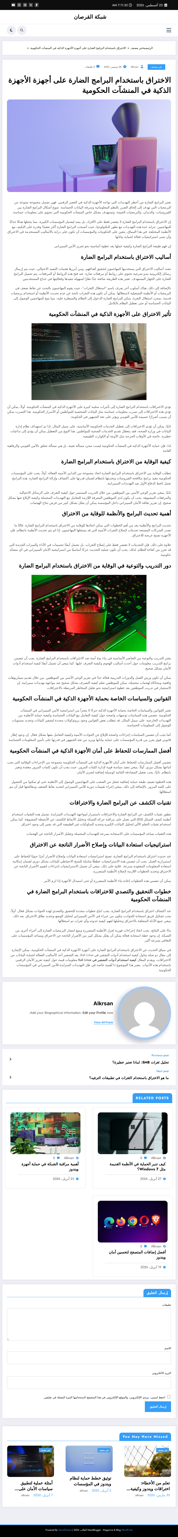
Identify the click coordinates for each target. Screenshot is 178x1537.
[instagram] (19, 5)
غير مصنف (156, 67)
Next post (162, 1071)
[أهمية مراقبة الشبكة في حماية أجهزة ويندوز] (45, 1133)
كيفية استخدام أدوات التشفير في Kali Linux (107, 960)
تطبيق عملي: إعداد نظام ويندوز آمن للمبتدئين (148, 1486)
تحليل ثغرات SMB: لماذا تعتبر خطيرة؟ (140, 1062)
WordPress (127, 1530)
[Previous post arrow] (10, 1059)
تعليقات (166, 1305)
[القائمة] (169, 30)
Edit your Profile (94, 1013)
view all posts (103, 1022)
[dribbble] (25, 5)
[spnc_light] (11, 30)
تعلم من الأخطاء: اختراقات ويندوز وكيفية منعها (91, 1486)
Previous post (160, 1055)
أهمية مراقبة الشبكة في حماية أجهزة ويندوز (50, 1167)
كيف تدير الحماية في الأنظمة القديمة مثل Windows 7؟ (138, 1167)
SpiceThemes (65, 1530)
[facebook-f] (37, 5)
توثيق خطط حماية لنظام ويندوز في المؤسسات (32, 1481)
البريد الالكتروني (161, 1373)
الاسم (168, 1348)
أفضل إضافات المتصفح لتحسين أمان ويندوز (137, 1255)
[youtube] (13, 5)
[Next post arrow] (10, 1077)
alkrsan (134, 67)
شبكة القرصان (90, 16)
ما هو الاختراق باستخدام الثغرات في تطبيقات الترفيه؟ (129, 1078)
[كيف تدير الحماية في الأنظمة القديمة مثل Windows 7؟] (133, 1133)
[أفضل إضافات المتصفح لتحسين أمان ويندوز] (133, 1221)
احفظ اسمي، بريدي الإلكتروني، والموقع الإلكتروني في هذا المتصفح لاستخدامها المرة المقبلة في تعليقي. (104, 1397)
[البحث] (21, 30)
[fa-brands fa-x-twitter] (31, 5)
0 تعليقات (90, 67)
